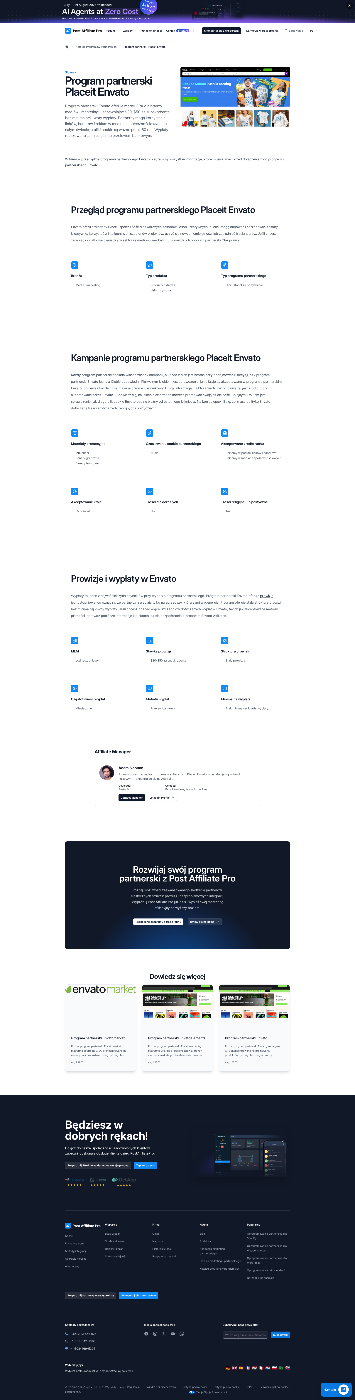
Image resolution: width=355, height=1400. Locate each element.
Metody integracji (75, 1251)
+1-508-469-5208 (82, 1348)
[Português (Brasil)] (281, 1368)
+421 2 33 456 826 (83, 1334)
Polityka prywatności (194, 1387)
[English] (234, 1368)
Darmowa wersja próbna (262, 30)
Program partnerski (81, 106)
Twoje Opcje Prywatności (211, 1392)
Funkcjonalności (74, 1243)
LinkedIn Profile (160, 797)
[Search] (195, 30)
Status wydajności (116, 1256)
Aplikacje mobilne (75, 1258)
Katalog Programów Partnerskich (96, 46)
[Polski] (274, 1368)
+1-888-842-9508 (83, 1341)
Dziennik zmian (114, 1248)
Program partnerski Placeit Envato (144, 46)
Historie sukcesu (162, 1248)
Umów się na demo (202, 921)
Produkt (110, 30)
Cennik (69, 1235)
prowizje (266, 596)
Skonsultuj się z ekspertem (221, 30)
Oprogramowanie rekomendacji (266, 1270)
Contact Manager (132, 797)
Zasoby (128, 30)
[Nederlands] (268, 1368)
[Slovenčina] (287, 1368)
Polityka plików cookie (226, 1387)
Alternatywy (72, 1266)
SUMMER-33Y (117, 18)
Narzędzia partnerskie (260, 1277)
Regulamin (133, 1387)
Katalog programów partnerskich (219, 1268)
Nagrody (157, 1241)
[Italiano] (261, 1368)
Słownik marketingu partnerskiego (220, 1261)
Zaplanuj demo (145, 1165)
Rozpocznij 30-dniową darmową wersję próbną (98, 1165)
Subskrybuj (280, 1334)
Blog (202, 1233)
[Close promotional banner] (349, 5)
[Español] (241, 1368)
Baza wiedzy (113, 1233)
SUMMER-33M (81, 18)
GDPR (249, 1387)
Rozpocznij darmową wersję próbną (90, 1295)
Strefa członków (115, 1241)
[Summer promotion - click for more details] (177, 11)
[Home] (67, 47)
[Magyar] (254, 1368)
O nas (155, 1233)
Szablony (205, 1241)
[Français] (248, 1368)
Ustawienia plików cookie (273, 1387)
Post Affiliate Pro (160, 902)
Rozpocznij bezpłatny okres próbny (158, 921)
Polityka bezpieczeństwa (161, 1387)
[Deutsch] (228, 1368)
